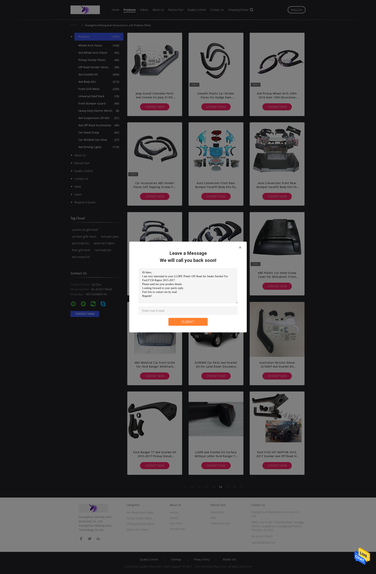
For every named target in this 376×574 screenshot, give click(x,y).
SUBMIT (188, 322)
